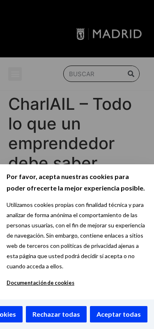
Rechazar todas (56, 314)
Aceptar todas (119, 314)
